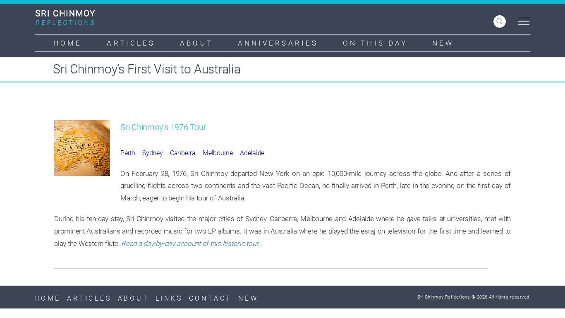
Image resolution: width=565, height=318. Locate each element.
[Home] (68, 17)
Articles (131, 43)
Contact (210, 298)
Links (169, 298)
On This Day (375, 43)
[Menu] (521, 21)
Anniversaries (278, 43)
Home (67, 43)
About (196, 43)
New (443, 43)
